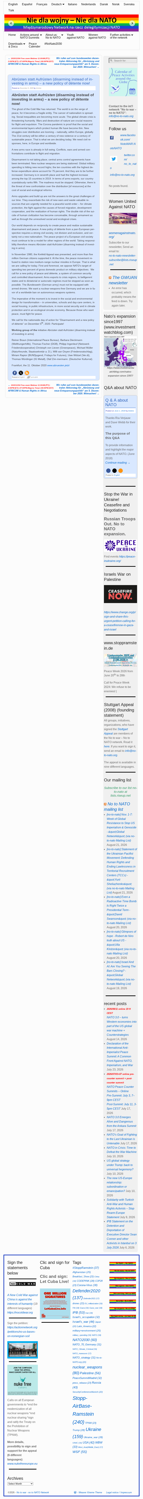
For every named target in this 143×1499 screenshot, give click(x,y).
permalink (34, 377)
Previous (9, 23)
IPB (79, 1312)
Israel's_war (83, 1321)
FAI (76, 1308)
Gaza (84, 1308)
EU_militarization (94, 1303)
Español (27, 4)
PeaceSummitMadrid (87, 1377)
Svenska (129, 4)
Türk (11, 10)
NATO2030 (85, 1340)
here (107, 746)
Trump (79, 1430)
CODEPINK (86, 1280)
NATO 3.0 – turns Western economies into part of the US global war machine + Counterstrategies (122, 1022)
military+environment (87, 1330)
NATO (96, 1335)
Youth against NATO (75, 36)
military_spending (82, 1335)
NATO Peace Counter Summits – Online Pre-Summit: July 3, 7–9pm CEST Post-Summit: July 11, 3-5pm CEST (122, 1091)
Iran (89, 1313)
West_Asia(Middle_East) (90, 1447)
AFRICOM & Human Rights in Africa (30, 61)
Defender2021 (91, 1298)
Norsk (115, 4)
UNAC (77, 1443)
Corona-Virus (87, 1285)
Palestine (90, 1373)
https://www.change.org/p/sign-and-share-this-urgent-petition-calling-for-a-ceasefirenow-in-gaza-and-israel (120, 621)
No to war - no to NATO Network (33, 1492)
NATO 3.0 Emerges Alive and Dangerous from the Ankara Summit (121, 1121)
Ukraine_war (93, 1437)
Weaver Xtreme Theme (90, 1492)
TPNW (90, 1423)
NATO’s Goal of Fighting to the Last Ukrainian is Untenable (122, 1139)
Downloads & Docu (15, 45)
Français (41, 4)
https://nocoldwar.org (20, 1312)
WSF (80, 1452)
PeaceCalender (34, 45)
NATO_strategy (84, 1357)
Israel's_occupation (86, 1317)
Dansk (104, 4)
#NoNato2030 (53, 43)
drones (78, 1303)
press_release (82, 1383)
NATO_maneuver (82, 1353)
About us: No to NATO (53, 36)
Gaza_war (95, 1308)
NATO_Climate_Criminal (85, 1349)
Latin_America (86, 1326)
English (13, 4)
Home (12, 34)
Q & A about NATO (116, 402)
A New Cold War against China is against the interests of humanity (22, 1299)
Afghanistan (82, 1272)
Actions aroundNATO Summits (29, 36)
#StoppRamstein (86, 1267)
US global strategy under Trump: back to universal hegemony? (120, 1165)
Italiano (72, 4)
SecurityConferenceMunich (88, 1392)
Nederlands (88, 4)
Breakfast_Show (83, 1276)
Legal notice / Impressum (119, 1492)
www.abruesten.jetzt (58, 365)
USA (89, 1442)
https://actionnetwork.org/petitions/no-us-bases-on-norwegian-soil (22, 1332)
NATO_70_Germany (87, 1344)
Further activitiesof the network (120, 36)
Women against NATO (97, 36)
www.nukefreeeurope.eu (22, 1463)
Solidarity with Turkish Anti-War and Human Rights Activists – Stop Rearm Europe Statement (120, 1208)
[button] (15, 373)
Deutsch (56, 4)
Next (133, 23)
